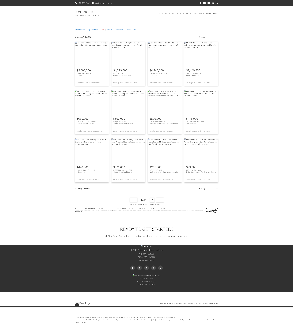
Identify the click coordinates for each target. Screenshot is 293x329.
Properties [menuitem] (169, 13)
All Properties (80, 30)
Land (102, 30)
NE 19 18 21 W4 (164, 171)
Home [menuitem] (160, 13)
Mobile (109, 30)
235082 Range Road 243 (86, 171)
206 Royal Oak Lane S (201, 171)
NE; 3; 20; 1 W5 (122, 74)
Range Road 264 (123, 123)
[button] (82, 3)
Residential (119, 30)
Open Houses (131, 30)
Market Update (205, 13)
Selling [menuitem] (195, 13)
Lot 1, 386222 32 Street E (86, 123)
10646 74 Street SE (84, 74)
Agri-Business (93, 30)
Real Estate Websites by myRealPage (206, 303)
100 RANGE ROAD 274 (158, 74)
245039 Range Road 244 (123, 171)
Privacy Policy (190, 303)
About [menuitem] (215, 13)
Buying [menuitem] (188, 13)
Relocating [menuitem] (180, 13)
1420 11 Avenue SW (193, 74)
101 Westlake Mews (164, 123)
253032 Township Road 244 (196, 123)
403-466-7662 (84, 3)
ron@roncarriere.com (103, 3)
